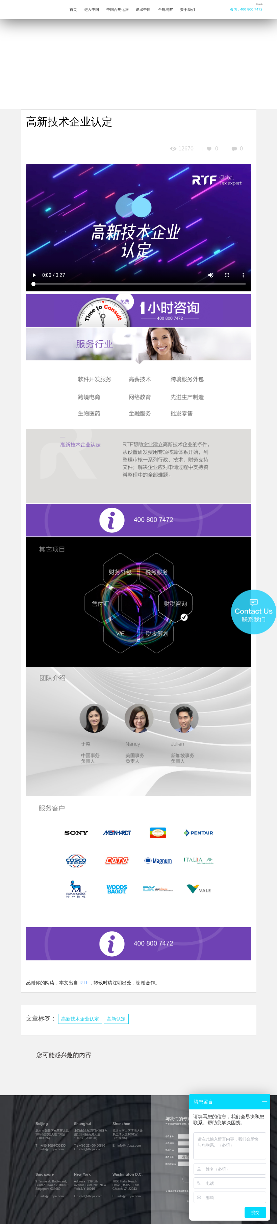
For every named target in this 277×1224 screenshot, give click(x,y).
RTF (84, 982)
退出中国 (143, 9)
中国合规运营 (117, 9)
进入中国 (91, 9)
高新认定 (116, 1019)
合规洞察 (165, 9)
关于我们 (187, 9)
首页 (73, 9)
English (259, 4)
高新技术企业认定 (80, 1019)
